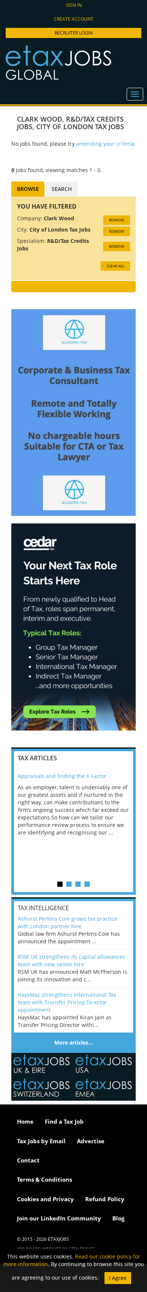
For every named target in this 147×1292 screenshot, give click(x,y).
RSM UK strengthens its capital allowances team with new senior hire (71, 960)
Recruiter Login (74, 33)
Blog (118, 1218)
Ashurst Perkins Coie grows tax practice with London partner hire (67, 922)
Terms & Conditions (44, 1179)
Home (25, 1121)
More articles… (73, 1042)
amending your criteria (105, 143)
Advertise (90, 1141)
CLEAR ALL (115, 265)
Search (62, 188)
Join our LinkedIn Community (59, 1218)
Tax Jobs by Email (41, 1141)
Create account (73, 19)
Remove (116, 220)
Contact (28, 1160)
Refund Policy (104, 1199)
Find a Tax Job (64, 1121)
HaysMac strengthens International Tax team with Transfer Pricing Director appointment (67, 1002)
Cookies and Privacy (45, 1199)
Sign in (74, 5)
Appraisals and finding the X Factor (62, 775)
